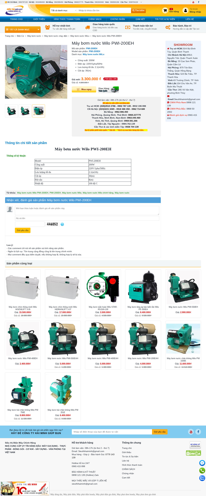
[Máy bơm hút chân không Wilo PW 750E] (23, 390)
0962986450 (58, 2)
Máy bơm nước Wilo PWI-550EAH (63, 358)
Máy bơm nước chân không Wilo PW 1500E (183, 359)
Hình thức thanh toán (67, 19)
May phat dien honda (126, 494)
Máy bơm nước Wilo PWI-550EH (183, 307)
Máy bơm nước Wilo (71, 193)
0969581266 (114, 2)
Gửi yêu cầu (160, 432)
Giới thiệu (39, 19)
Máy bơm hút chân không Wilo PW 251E (63, 411)
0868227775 (78, 2)
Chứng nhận (117, 19)
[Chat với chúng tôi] (202, 478)
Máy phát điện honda (86, 494)
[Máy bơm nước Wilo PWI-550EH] (183, 287)
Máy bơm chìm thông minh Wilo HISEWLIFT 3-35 (23, 308)
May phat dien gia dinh (146, 494)
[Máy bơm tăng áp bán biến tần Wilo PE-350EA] (143, 287)
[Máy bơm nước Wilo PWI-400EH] (23, 339)
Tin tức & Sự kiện (165, 19)
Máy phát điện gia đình (106, 494)
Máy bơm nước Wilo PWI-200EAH (143, 358)
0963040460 (99, 2)
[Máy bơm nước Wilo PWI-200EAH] (143, 339)
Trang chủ (16, 19)
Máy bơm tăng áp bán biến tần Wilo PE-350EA (143, 308)
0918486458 (40, 2)
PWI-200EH (55, 193)
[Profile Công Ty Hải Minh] (25, 488)
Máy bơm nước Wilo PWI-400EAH (103, 358)
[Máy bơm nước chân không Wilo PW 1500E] (183, 339)
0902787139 (23, 2)
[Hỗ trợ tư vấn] (202, 470)
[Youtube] (193, 2)
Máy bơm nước (122, 193)
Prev (8, 72)
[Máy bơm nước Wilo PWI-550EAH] (63, 339)
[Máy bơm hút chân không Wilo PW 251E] (63, 390)
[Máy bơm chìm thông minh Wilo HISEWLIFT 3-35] (23, 287)
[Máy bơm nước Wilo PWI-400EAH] (103, 339)
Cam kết (140, 19)
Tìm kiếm (139, 10)
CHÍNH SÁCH (94, 19)
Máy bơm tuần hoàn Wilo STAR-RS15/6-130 (103, 308)
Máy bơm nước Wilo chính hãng (98, 193)
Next (63, 72)
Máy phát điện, (69, 494)
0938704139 (133, 2)
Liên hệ (190, 19)
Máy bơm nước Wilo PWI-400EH (22, 358)
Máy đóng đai (56, 494)
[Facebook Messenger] (202, 463)
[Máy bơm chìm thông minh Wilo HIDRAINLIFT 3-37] (63, 287)
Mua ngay (86, 89)
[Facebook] (198, 2)
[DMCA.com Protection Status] (193, 453)
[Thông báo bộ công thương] (195, 445)
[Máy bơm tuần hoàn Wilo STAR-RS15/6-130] (103, 287)
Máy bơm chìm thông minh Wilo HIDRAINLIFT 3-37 (63, 308)
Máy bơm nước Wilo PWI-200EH (32, 193)
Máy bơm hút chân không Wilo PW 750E (23, 411)
